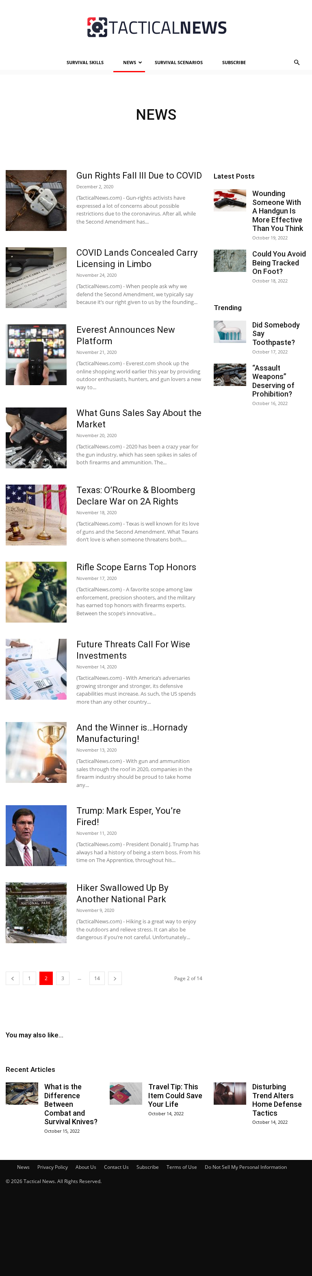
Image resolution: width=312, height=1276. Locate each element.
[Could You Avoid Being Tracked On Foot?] (230, 261)
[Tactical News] (156, 27)
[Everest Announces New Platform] (36, 354)
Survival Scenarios (179, 62)
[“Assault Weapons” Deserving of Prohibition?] (230, 375)
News (129, 62)
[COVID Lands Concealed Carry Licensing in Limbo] (36, 277)
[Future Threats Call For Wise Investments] (36, 669)
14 (97, 978)
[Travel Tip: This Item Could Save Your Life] (126, 1093)
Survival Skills (85, 62)
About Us (86, 1167)
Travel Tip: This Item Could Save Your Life (175, 1095)
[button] (296, 63)
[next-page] (115, 978)
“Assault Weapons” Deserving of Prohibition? (273, 381)
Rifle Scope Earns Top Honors (136, 567)
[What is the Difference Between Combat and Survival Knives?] (22, 1093)
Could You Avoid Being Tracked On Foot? (279, 263)
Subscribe (234, 62)
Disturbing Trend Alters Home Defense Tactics (277, 1099)
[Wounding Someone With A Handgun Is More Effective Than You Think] (230, 200)
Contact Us (116, 1167)
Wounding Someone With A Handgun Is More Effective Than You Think (277, 211)
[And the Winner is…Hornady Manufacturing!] (36, 752)
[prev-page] (13, 978)
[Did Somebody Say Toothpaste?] (230, 332)
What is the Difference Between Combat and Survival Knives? (71, 1104)
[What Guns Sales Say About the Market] (36, 437)
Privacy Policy (52, 1167)
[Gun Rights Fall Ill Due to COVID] (36, 200)
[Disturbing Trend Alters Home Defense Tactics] (230, 1093)
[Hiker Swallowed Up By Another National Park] (36, 912)
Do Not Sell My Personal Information (246, 1167)
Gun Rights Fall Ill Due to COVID (139, 175)
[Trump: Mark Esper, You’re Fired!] (36, 835)
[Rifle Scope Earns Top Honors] (36, 592)
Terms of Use (182, 1167)
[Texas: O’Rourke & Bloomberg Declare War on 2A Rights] (36, 515)
